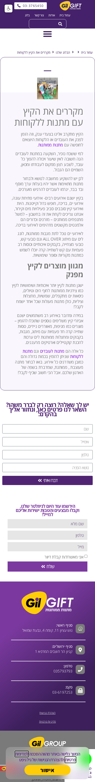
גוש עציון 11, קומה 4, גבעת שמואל (47, 628)
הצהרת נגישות (47, 713)
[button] (8, 8)
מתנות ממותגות (50, 145)
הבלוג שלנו (63, 52)
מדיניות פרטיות (47, 722)
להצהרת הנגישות (50, 760)
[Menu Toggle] (47, 33)
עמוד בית (87, 52)
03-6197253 (62, 690)
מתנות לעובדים (52, 351)
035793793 (63, 671)
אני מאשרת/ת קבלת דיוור (64, 556)
